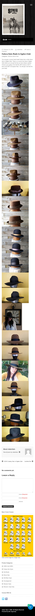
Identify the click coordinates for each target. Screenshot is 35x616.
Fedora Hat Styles (8, 569)
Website (21, 501)
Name (23, 494)
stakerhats (19, 49)
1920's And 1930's (8, 566)
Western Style (7, 584)
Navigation (31, 5)
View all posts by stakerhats (11, 452)
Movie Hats (7, 575)
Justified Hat (28, 461)
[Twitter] (3, 599)
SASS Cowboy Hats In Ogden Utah (12, 461)
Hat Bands (6, 572)
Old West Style (8, 578)
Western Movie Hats (13, 56)
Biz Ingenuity (12, 611)
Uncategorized (7, 581)
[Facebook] (6, 599)
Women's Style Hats (9, 587)
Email (23, 498)
